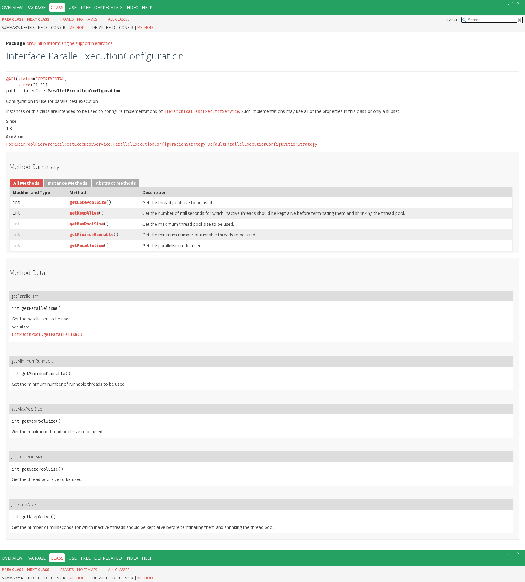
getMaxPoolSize (87, 224)
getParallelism (87, 245)
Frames (67, 19)
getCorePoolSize (88, 202)
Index (131, 7)
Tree (85, 7)
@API (11, 79)
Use (73, 7)
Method (77, 27)
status (25, 79)
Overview (12, 7)
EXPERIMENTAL (49, 79)
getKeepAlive (84, 213)
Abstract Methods (116, 183)
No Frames (87, 19)
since (24, 85)
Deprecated (108, 7)
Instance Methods (68, 183)
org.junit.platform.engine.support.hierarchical (70, 43)
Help (147, 7)
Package (36, 7)
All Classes (118, 19)
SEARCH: (452, 19)
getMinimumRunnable (91, 234)
